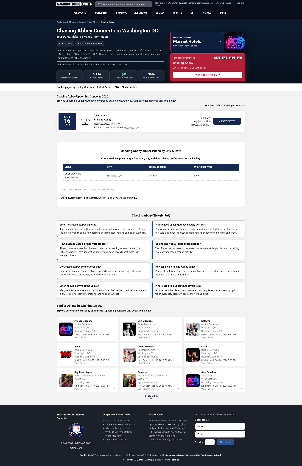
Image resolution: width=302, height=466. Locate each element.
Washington (130, 127)
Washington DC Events (66, 22)
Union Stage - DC (102, 123)
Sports (177, 13)
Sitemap (148, 460)
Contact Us (76, 447)
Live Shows (140, 13)
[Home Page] (74, 4)
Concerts (101, 13)
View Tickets (227, 121)
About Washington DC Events (76, 442)
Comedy (160, 13)
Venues (207, 13)
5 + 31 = (199, 442)
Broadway (121, 13)
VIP (192, 13)
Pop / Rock (93, 22)
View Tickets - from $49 (207, 75)
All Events (80, 13)
